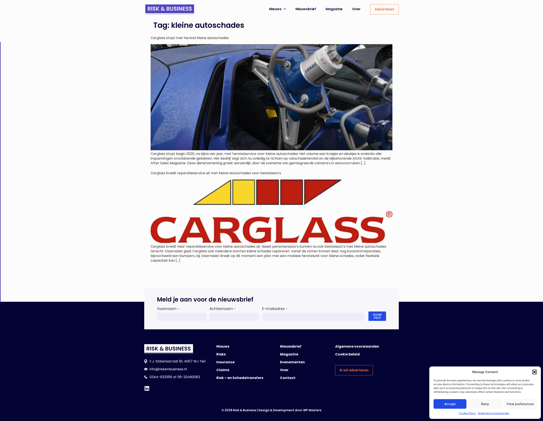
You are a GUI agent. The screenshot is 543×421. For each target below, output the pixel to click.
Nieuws (275, 9)
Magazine (334, 9)
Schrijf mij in (377, 316)
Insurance (225, 362)
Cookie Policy (467, 413)
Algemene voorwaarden (493, 413)
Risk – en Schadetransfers (239, 377)
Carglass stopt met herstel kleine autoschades (190, 37)
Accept (450, 404)
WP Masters (312, 410)
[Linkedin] (147, 388)
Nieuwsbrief (305, 9)
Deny (485, 404)
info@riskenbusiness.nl (168, 369)
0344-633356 (161, 377)
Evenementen (292, 362)
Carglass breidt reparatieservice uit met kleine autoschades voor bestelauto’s (216, 173)
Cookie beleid (347, 354)
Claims (222, 370)
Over (356, 9)
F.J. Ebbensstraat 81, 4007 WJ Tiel (177, 361)
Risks (221, 354)
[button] (534, 372)
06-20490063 (188, 377)
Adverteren (384, 9)
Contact (287, 377)
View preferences (520, 404)
